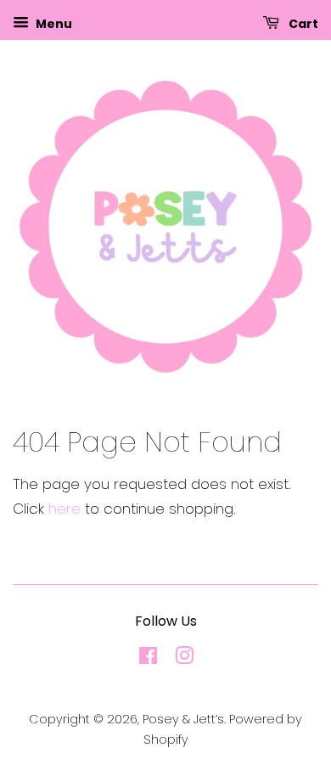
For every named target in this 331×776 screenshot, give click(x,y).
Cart (302, 23)
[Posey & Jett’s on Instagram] (184, 658)
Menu (52, 23)
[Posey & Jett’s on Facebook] (148, 658)
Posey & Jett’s (183, 719)
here (64, 508)
